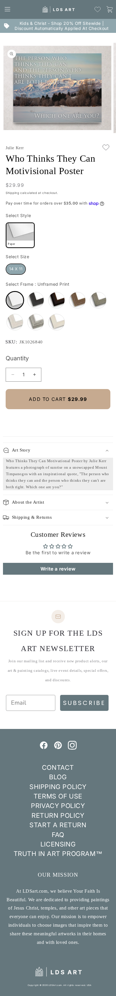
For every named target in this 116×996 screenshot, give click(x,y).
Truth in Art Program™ (58, 853)
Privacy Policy (58, 805)
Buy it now (58, 419)
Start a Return (57, 825)
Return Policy (58, 815)
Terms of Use (58, 796)
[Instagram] (72, 747)
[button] (7, 9)
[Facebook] (43, 747)
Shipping (12, 193)
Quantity (17, 358)
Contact (58, 767)
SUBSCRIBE (84, 703)
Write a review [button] (58, 569)
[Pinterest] (58, 747)
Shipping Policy (58, 787)
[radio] (20, 235)
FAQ (58, 834)
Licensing (58, 844)
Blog (58, 777)
